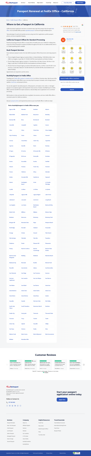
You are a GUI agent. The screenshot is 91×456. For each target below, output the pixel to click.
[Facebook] (7, 406)
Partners (24, 428)
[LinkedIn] (12, 406)
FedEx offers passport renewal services (23, 78)
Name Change (10, 438)
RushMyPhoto (26, 444)
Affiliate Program (26, 425)
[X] (20, 406)
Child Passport (10, 428)
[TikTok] (18, 406)
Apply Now (62, 399)
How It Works (31, 2)
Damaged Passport (11, 436)
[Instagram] (10, 406)
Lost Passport (10, 430)
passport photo (15, 101)
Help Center (40, 2)
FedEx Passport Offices (16, 20)
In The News (25, 436)
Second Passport (10, 441)
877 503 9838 (11, 402)
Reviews (24, 430)
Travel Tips (48, 2)
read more (78, 32)
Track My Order (68, 2)
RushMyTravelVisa (27, 441)
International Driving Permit (60, 425)
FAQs (39, 431)
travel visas (13, 82)
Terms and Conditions (38, 453)
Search (72, 89)
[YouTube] (15, 406)
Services (23, 2)
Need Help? (80, 2)
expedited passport (30, 30)
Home (7, 20)
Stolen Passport (10, 433)
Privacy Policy (49, 453)
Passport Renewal (11, 422)
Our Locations (26, 433)
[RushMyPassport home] (12, 3)
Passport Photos (57, 430)
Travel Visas (56, 428)
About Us (55, 2)
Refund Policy (63, 453)
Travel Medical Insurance (59, 422)
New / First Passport (11, 425)
